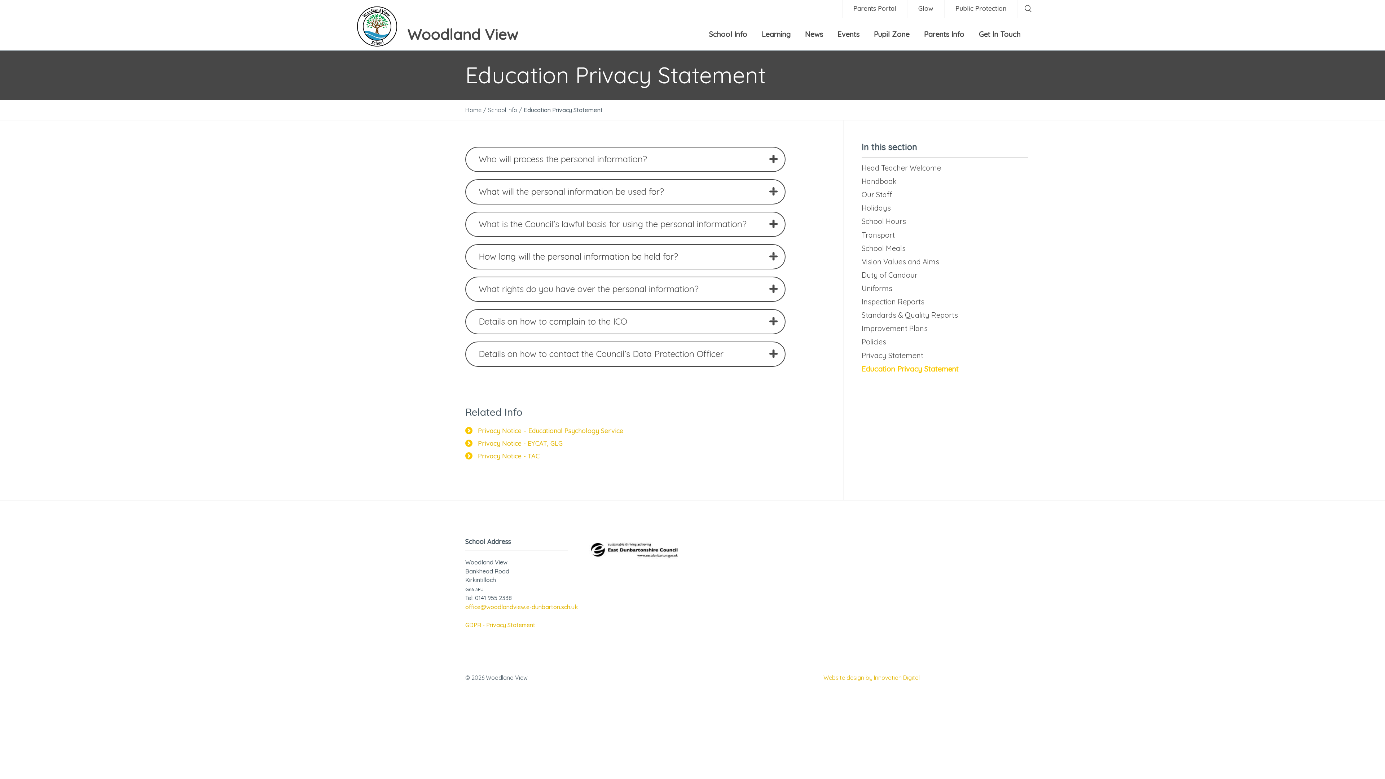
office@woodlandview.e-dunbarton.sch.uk (521, 607)
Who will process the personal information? (563, 159)
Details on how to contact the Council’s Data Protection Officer (601, 353)
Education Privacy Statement (910, 368)
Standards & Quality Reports (910, 315)
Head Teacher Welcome (901, 167)
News (814, 34)
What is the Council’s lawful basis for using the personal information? (613, 224)
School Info (728, 34)
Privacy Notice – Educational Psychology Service (550, 431)
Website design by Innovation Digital (871, 677)
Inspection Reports (893, 301)
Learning (776, 34)
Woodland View (463, 34)
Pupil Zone (892, 34)
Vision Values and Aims (900, 261)
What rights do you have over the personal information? (589, 288)
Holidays (876, 207)
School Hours (884, 221)
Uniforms (877, 288)
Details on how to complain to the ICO (553, 321)
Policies (874, 341)
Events (848, 34)
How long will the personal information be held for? (578, 256)
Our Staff (877, 194)
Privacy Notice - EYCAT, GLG (520, 443)
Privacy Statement (892, 355)
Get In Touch (1000, 34)
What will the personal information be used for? (571, 191)
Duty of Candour (890, 275)
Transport (878, 234)
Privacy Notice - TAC (509, 456)
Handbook (879, 181)
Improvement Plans (895, 328)
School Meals (884, 248)
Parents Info (944, 34)
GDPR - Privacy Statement (500, 625)
